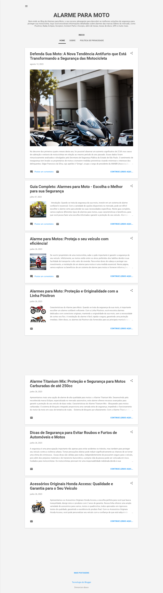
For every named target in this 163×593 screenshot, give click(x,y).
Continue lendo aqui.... (121, 172)
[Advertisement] (81, 355)
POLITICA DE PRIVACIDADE (92, 40)
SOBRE (72, 40)
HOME (62, 40)
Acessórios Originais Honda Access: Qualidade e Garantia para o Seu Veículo (71, 486)
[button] (131, 53)
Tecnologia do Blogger (81, 582)
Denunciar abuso (81, 587)
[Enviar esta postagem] (57, 172)
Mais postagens (81, 573)
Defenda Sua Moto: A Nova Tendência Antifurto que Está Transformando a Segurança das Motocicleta (78, 56)
